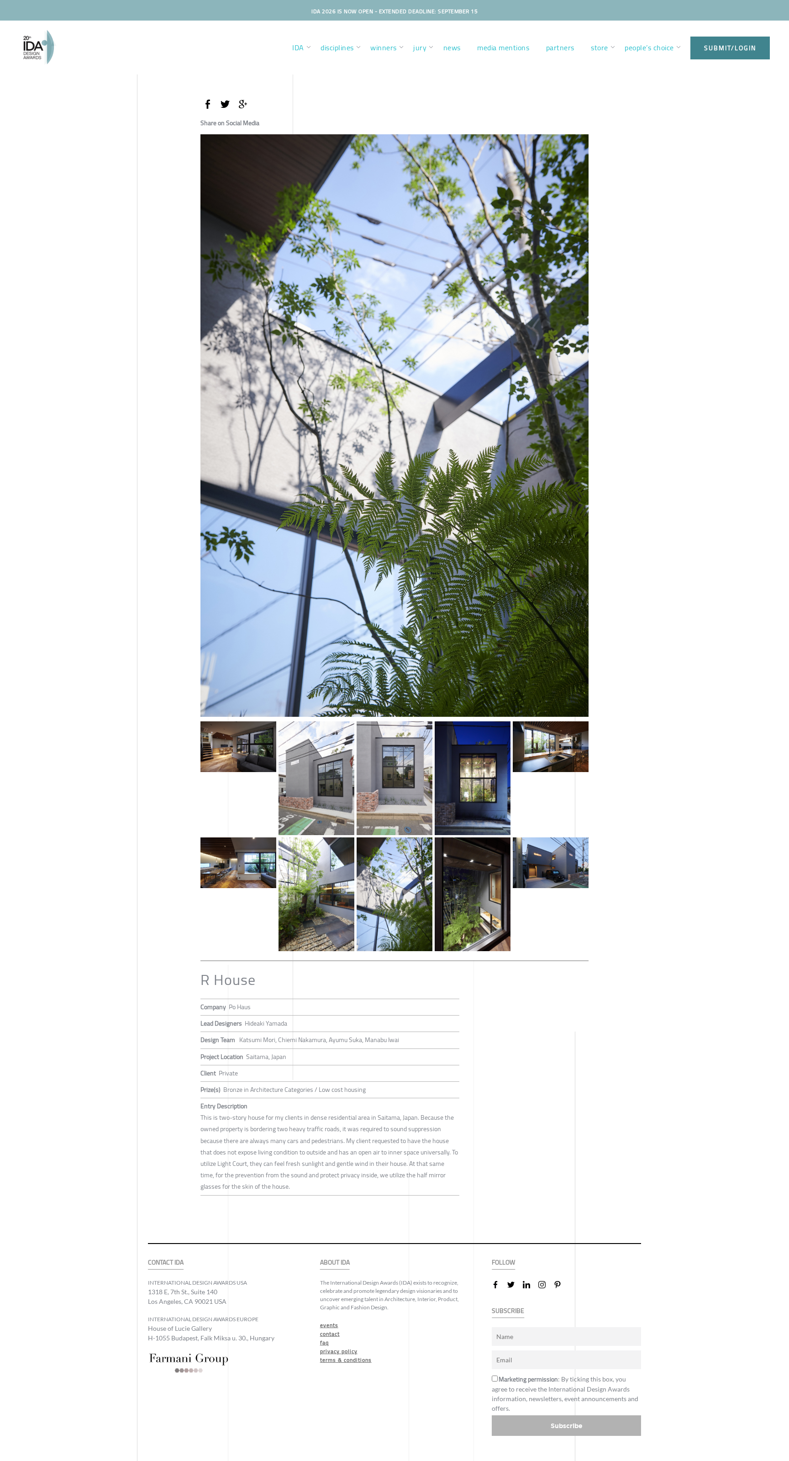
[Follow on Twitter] (514, 1284)
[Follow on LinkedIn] (530, 1284)
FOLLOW (503, 1262)
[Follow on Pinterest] (561, 1284)
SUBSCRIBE (508, 1311)
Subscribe (567, 1425)
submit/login (730, 48)
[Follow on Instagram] (545, 1284)
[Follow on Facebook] (499, 1284)
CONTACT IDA (166, 1262)
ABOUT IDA (335, 1262)
